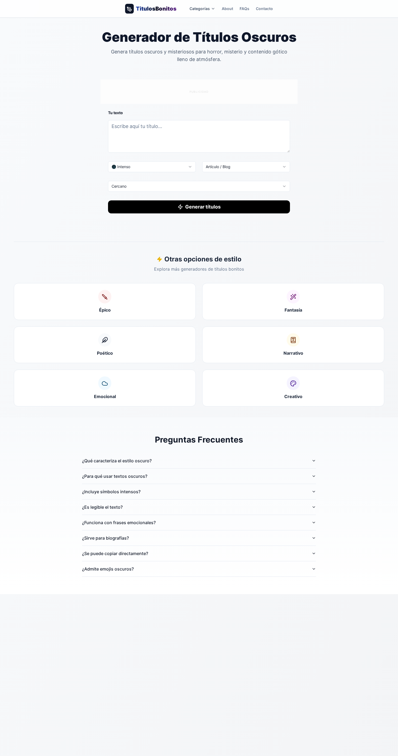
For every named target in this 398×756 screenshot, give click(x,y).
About (227, 8)
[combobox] (152, 166)
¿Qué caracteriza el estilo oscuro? (117, 460)
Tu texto (115, 112)
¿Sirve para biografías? (105, 538)
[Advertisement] (199, 91)
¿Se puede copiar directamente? (115, 553)
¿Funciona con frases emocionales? (119, 522)
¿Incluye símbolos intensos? (111, 491)
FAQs (244, 8)
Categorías (200, 8)
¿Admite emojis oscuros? (108, 569)
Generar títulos (203, 207)
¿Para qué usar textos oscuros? (114, 476)
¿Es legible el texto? (102, 507)
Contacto (264, 8)
